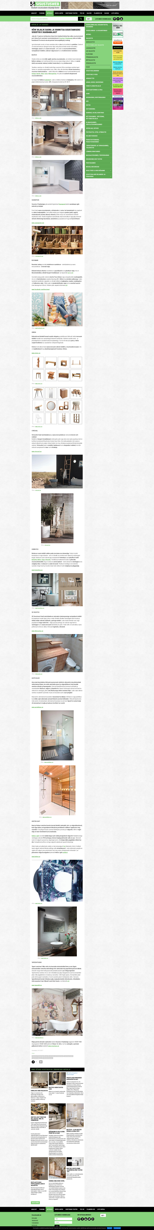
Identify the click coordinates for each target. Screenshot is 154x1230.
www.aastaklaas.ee (37, 707)
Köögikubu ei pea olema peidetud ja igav (57, 1132)
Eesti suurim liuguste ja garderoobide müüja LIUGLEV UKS (118, 80)
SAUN (87, 93)
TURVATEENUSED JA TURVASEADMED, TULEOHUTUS (97, 146)
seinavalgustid (91, 63)
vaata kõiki (35, 1202)
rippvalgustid (90, 60)
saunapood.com (39, 256)
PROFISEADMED (91, 163)
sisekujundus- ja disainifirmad (96, 30)
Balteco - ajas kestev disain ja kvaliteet (74, 1130)
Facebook (118, 18)
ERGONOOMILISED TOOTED (94, 159)
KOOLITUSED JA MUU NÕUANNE (95, 170)
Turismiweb (35, 1223)
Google (92, 1219)
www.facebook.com (39, 328)
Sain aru (109, 1228)
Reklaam (34, 1218)
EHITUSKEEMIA (90, 109)
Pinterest (114, 18)
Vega (43, 559)
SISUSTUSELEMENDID (92, 71)
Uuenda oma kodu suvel (57, 1181)
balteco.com (38, 118)
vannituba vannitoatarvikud (56, 1056)
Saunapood (62, 204)
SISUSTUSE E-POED (92, 74)
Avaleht (34, 13)
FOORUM (41, 13)
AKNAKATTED (90, 78)
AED (87, 101)
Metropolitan (52, 73)
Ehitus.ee (34, 1225)
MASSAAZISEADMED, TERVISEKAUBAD (97, 155)
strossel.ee (38, 490)
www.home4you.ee (37, 570)
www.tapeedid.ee (37, 985)
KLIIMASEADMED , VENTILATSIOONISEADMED (94, 123)
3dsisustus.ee (38, 674)
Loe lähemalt (117, 1228)
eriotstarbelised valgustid (95, 45)
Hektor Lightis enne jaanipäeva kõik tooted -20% (74, 1170)
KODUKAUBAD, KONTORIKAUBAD (95, 97)
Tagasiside (35, 1220)
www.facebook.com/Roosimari (41, 289)
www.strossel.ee (36, 451)
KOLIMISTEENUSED (91, 136)
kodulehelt (48, 80)
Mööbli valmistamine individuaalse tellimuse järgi (118, 73)
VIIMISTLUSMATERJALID (93, 86)
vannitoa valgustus (37, 1058)
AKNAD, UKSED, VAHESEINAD (94, 82)
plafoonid (89, 54)
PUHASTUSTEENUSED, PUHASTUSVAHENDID (92, 141)
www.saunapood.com (38, 223)
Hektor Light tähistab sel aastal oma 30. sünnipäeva (38, 1118)
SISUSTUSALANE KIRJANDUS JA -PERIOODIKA (96, 175)
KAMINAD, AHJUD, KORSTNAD (95, 112)
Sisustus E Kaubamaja (65, 38)
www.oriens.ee (36, 353)
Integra (34, 73)
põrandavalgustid (92, 57)
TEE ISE (82, 13)
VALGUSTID (89, 38)
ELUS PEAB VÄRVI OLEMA (118, 51)
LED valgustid (90, 51)
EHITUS (88, 105)
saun (46, 1056)
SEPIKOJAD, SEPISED (92, 128)
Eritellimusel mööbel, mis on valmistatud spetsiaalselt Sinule (118, 57)
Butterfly (34, 559)
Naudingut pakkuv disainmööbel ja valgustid (118, 91)
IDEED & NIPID (59, 13)
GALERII (89, 13)
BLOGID (107, 13)
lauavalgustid (90, 48)
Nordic (38, 73)
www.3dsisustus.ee (37, 631)
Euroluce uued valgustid (39, 1090)
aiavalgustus (90, 42)
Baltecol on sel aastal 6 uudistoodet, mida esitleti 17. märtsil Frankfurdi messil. (57, 1093)
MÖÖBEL (88, 34)
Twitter (89, 1219)
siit (69, 273)
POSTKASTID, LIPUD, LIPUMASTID (96, 132)
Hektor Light (35, 836)
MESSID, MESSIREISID (92, 167)
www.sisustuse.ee (53, 1046)
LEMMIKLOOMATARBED (93, 151)
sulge (88, 67)
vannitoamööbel (68, 1056)
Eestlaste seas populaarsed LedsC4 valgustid (38, 1183)
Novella (48, 559)
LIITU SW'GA (115, 13)
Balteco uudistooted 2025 (56, 1088)
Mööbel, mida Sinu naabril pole (118, 68)
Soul (46, 73)
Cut (64, 846)
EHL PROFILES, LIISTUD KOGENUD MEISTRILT (118, 85)
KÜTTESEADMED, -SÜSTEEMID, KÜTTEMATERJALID (95, 117)
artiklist (65, 852)
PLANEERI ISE (98, 13)
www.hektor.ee (36, 856)
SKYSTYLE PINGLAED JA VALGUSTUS (117, 63)
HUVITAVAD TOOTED (71, 13)
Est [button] (88, 19)
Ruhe (42, 73)
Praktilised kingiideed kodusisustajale (74, 1078)
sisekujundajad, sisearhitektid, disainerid (97, 26)
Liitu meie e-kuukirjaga (103, 19)
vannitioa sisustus (47, 1058)
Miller (39, 559)
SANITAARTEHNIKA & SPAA (94, 90)
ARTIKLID (49, 13)
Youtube (121, 18)
